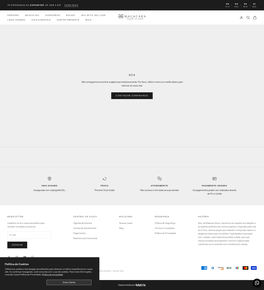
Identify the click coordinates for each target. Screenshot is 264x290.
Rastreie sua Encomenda (85, 238)
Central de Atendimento (84, 228)
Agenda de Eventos (82, 223)
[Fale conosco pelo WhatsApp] (257, 283)
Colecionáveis (41, 20)
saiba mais (71, 5)
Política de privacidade (52, 274)
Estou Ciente (69, 282)
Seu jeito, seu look (93, 15)
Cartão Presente (68, 20)
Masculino (32, 15)
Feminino (13, 15)
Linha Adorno (16, 20)
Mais (89, 20)
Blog (121, 228)
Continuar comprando (132, 95)
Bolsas (70, 15)
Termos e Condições (165, 228)
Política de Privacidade (165, 233)
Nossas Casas (125, 223)
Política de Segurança (165, 223)
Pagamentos (79, 233)
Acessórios (52, 15)
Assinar (17, 245)
